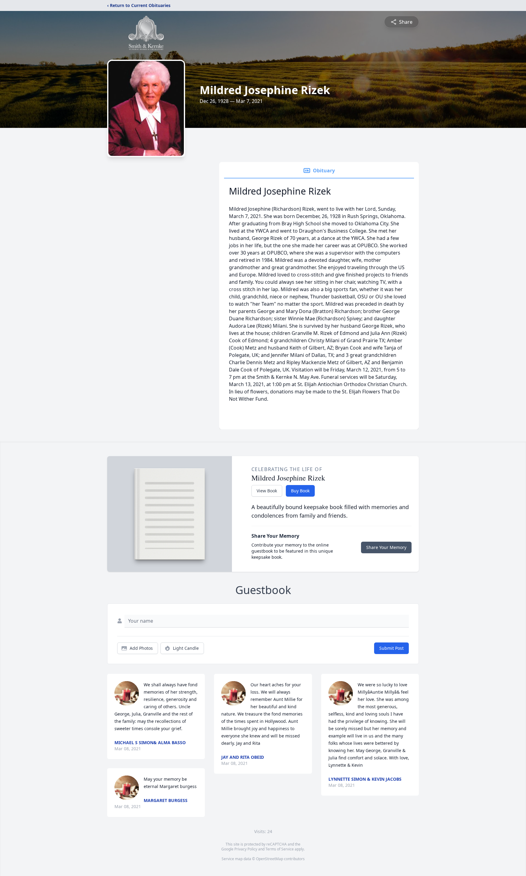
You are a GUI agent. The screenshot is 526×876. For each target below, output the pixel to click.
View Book (267, 491)
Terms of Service (279, 849)
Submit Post (391, 648)
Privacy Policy (245, 849)
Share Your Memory (386, 547)
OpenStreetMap (269, 858)
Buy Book (300, 491)
